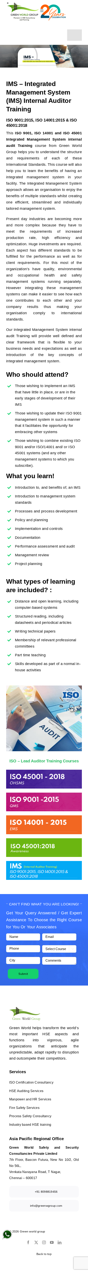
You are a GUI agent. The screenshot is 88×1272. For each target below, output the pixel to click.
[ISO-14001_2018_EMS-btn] (44, 817)
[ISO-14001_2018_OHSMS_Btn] (44, 771)
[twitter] (36, 1242)
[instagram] (44, 1242)
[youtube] (52, 1242)
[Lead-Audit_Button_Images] (44, 840)
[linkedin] (59, 1242)
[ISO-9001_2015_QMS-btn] (44, 794)
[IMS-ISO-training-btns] (44, 863)
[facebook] (28, 1242)
